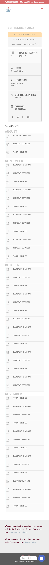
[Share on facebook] (12, 117)
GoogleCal (20, 109)
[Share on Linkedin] (23, 117)
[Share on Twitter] (18, 117)
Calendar (19, 106)
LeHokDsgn (30, 561)
